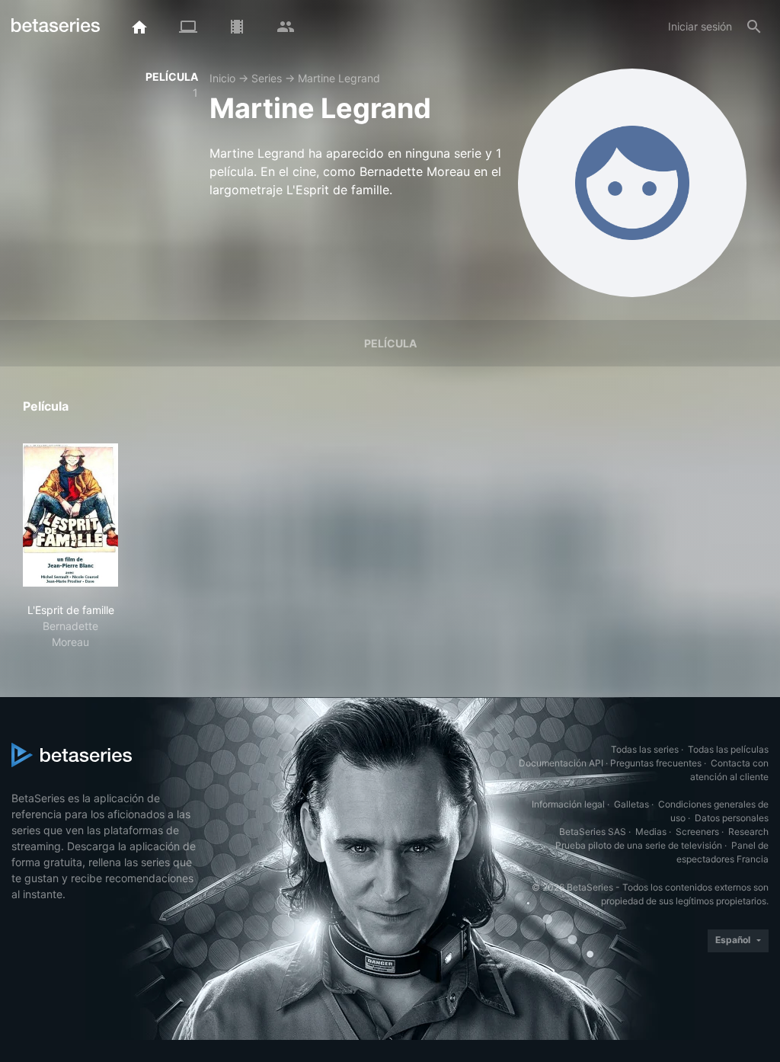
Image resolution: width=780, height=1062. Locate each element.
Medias (651, 831)
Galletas (631, 804)
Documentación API (561, 763)
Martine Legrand (339, 78)
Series (266, 78)
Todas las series (645, 749)
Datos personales (732, 818)
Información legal (568, 804)
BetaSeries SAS (592, 831)
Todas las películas (728, 749)
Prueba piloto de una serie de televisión (638, 845)
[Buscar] (754, 27)
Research (748, 831)
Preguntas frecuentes (656, 763)
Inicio (222, 78)
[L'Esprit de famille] (70, 515)
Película (390, 343)
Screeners (697, 831)
